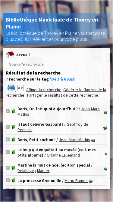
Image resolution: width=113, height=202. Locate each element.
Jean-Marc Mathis (74, 139)
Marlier (43, 170)
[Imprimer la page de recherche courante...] (12, 89)
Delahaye (25, 170)
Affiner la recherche (43, 89)
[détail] (8, 111)
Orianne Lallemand (63, 154)
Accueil (23, 55)
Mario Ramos (76, 180)
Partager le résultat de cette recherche (62, 95)
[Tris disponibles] (20, 89)
